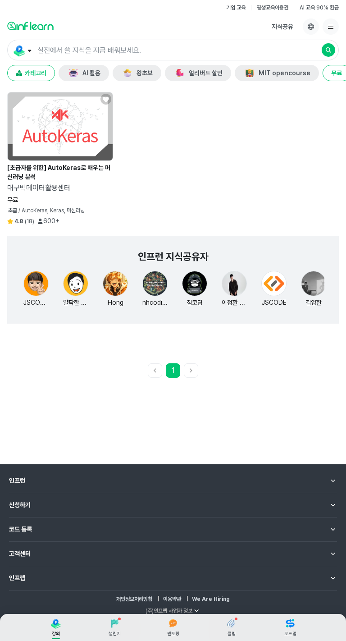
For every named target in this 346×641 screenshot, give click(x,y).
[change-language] (311, 26)
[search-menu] (22, 50)
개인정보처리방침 (134, 599)
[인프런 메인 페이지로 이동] (30, 25)
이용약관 (172, 599)
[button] (173, 50)
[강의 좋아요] (105, 99)
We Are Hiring (211, 599)
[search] (328, 50)
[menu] (331, 26)
